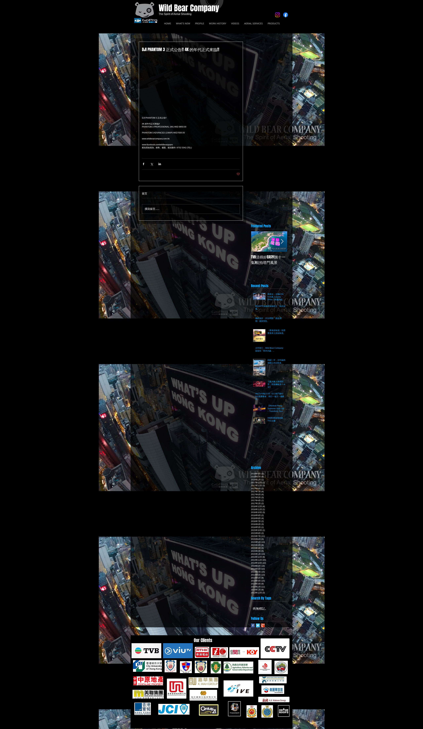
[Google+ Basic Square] (263, 625)
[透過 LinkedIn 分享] (159, 164)
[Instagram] (277, 15)
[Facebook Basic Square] (253, 625)
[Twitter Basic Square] (258, 625)
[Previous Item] (256, 241)
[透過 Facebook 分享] (143, 164)
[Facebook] (285, 15)
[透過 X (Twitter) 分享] (151, 164)
